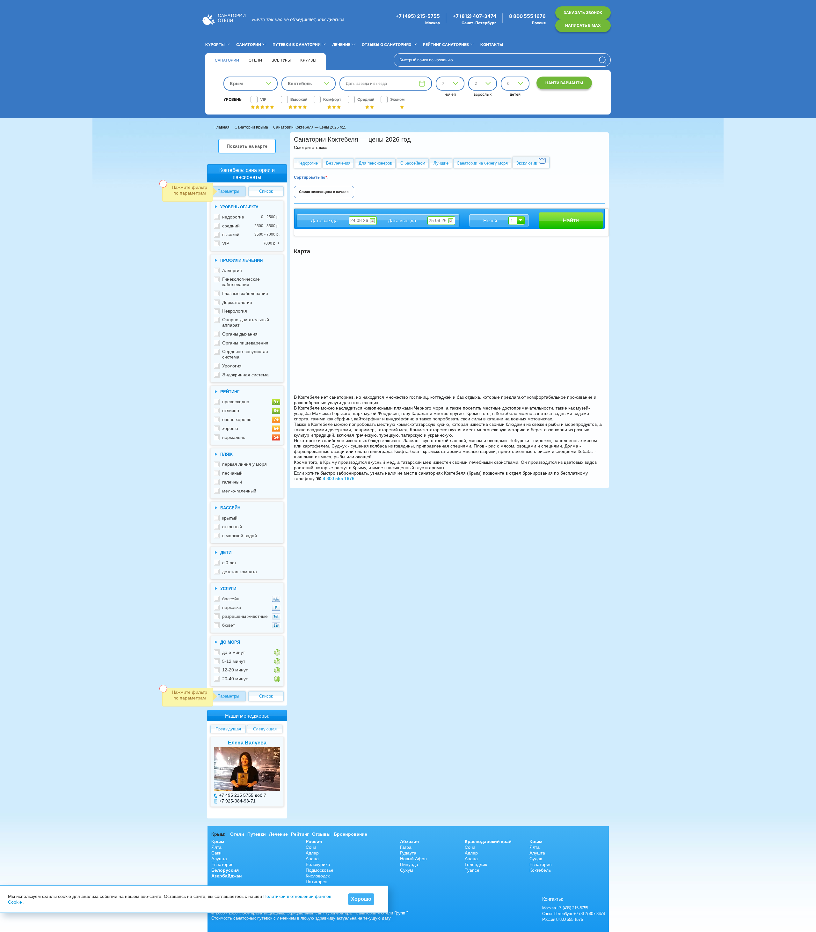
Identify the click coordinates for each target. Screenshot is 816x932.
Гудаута (408, 852)
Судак (535, 858)
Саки (216, 852)
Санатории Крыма (251, 127)
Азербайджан (226, 875)
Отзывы (321, 834)
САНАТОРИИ (248, 44)
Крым (217, 841)
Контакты (491, 44)
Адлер (312, 852)
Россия (314, 841)
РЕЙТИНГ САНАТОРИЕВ (446, 44)
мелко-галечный (239, 490)
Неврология (234, 311)
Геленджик (476, 864)
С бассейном (412, 163)
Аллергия (232, 270)
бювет (228, 625)
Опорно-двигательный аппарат (245, 322)
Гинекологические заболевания (241, 282)
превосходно (235, 401)
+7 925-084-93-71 (237, 800)
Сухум (406, 870)
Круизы (308, 60)
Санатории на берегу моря (482, 163)
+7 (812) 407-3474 (474, 16)
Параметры (228, 191)
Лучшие (440, 163)
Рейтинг (300, 834)
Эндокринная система (245, 374)
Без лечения (338, 163)
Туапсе (472, 870)
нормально (233, 437)
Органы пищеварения (245, 342)
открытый (232, 526)
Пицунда (409, 864)
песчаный (232, 473)
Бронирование (350, 834)
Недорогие (307, 163)
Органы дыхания (240, 334)
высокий (251, 234)
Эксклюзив (527, 163)
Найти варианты (564, 82)
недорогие (251, 216)
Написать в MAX (583, 25)
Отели (255, 60)
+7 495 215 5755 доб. (241, 795)
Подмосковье (319, 870)
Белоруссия (225, 870)
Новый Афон (413, 858)
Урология (232, 365)
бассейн (230, 598)
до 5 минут (233, 652)
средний (251, 225)
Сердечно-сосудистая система (245, 354)
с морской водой (239, 535)
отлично (230, 410)
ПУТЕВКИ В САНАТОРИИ (297, 44)
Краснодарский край (488, 841)
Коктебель (540, 870)
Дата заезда (324, 220)
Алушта (219, 858)
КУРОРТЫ (215, 44)
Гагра (406, 847)
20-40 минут (235, 678)
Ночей (490, 220)
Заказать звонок (583, 12)
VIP (251, 243)
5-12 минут (233, 661)
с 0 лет (229, 562)
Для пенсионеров (375, 163)
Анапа (312, 858)
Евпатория (222, 864)
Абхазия (409, 841)
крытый (229, 518)
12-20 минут (235, 669)
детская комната (239, 571)
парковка (231, 607)
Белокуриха (318, 864)
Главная (222, 127)
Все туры (281, 60)
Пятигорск (316, 881)
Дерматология (237, 302)
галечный (232, 481)
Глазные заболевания (245, 293)
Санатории (227, 60)
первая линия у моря (244, 464)
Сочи (311, 847)
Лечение (278, 834)
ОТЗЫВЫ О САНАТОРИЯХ (387, 44)
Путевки (256, 834)
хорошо (230, 428)
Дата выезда (402, 220)
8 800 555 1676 (527, 16)
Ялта (216, 847)
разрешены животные (245, 616)
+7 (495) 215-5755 (418, 16)
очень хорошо (236, 419)
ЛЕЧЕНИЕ (341, 44)
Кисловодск (318, 875)
